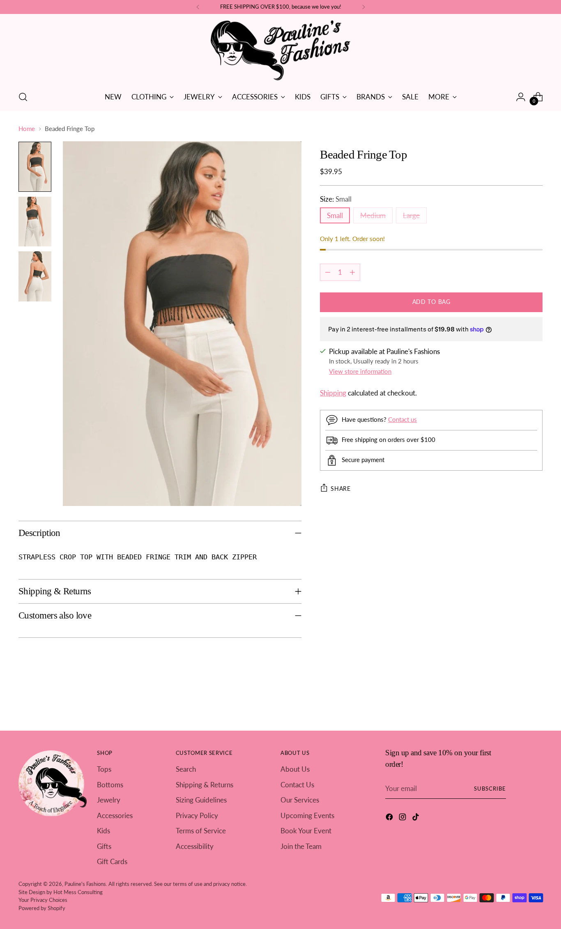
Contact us (402, 419)
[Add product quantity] (352, 272)
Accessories (115, 815)
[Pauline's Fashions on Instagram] (403, 818)
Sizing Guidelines (201, 800)
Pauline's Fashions (85, 884)
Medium (373, 215)
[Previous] (198, 7)
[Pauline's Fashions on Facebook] (390, 818)
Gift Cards (112, 861)
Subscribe (490, 788)
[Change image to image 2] (34, 221)
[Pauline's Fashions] (280, 51)
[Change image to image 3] (34, 276)
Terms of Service (201, 830)
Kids (103, 830)
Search (186, 769)
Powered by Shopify (41, 908)
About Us (295, 769)
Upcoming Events (307, 815)
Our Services (299, 800)
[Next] (363, 7)
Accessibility (195, 846)
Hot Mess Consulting (78, 892)
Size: (336, 199)
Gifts (104, 846)
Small (335, 215)
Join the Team (301, 846)
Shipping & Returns (204, 784)
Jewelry (108, 800)
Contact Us (297, 784)
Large (411, 215)
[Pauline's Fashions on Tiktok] (416, 818)
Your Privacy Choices (42, 900)
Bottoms (110, 784)
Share (341, 488)
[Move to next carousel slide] (536, 702)
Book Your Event (305, 830)
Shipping (333, 393)
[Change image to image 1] (34, 167)
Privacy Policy (197, 815)
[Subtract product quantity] (327, 272)
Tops (104, 769)
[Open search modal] (23, 97)
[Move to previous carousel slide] (517, 702)
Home (26, 128)
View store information (360, 371)
